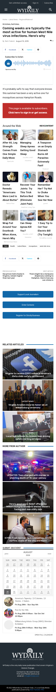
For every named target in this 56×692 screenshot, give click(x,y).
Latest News (13, 19)
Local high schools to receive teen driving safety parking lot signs (28, 437)
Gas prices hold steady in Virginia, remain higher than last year (13, 276)
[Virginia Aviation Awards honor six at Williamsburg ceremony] (28, 395)
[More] (38, 49)
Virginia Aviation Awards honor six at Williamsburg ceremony (28, 406)
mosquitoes (33, 246)
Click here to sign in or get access (27, 112)
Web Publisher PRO (37, 690)
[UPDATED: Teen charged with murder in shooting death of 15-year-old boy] (28, 465)
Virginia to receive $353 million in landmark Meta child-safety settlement (28, 374)
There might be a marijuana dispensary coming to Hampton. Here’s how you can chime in (41, 277)
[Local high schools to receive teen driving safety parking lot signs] (28, 426)
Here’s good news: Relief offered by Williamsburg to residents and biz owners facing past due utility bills (28, 507)
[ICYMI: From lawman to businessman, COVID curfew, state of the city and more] (28, 528)
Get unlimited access (18, 3)
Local (27, 472)
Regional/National (26, 19)
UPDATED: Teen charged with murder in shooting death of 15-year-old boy (28, 476)
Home (5, 19)
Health (12, 246)
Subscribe (48, 3)
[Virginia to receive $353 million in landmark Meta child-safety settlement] (28, 364)
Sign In (35, 3)
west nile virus (45, 246)
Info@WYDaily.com (31, 676)
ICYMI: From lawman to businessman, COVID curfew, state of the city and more (28, 539)
